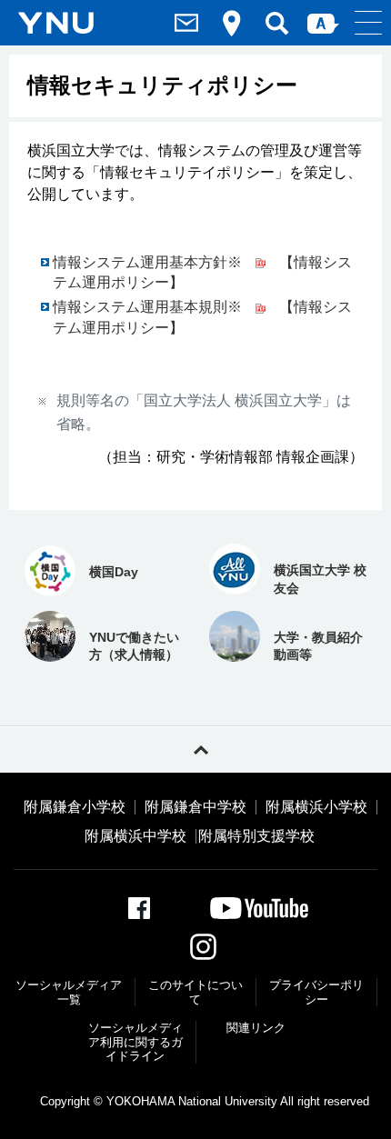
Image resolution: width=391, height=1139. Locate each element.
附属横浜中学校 (135, 836)
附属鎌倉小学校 (74, 807)
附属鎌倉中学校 (195, 807)
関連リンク (256, 1027)
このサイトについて (195, 992)
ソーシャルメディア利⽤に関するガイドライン (135, 1042)
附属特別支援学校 (256, 836)
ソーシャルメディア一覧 (68, 992)
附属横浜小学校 (316, 807)
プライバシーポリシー (316, 992)
